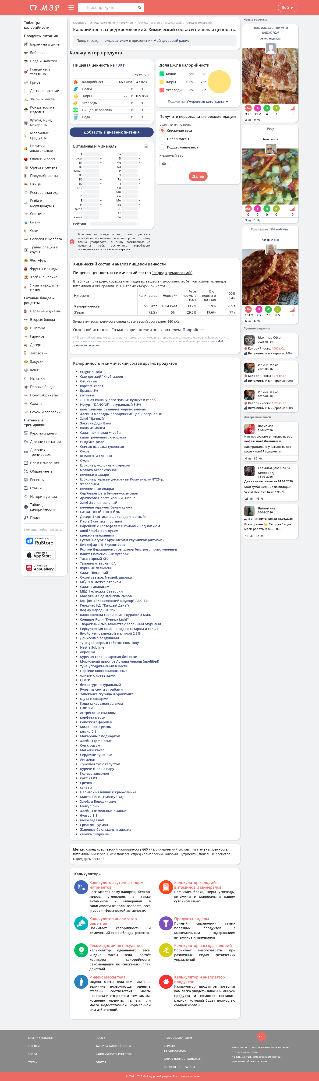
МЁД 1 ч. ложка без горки (101, 591)
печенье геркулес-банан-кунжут (107, 507)
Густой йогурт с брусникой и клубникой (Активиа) (121, 540)
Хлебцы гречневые (96, 740)
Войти (288, 7)
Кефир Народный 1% (97, 610)
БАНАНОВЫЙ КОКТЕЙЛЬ (100, 512)
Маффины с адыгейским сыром (106, 596)
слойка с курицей (94, 834)
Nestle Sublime (92, 647)
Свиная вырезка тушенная (102, 446)
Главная (78, 22)
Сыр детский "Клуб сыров (101, 376)
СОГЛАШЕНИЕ (173, 1067)
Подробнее (193, 329)
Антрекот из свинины (98, 712)
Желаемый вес (171, 155)
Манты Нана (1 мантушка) (101, 797)
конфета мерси (92, 717)
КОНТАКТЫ (194, 1058)
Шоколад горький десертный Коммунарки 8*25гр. (122, 479)
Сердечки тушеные (96, 754)
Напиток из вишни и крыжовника (108, 792)
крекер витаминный (97, 535)
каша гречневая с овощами (103, 437)
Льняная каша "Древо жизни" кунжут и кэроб (118, 400)
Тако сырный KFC (94, 558)
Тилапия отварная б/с (98, 563)
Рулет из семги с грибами (101, 689)
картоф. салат (91, 386)
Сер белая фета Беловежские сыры (109, 493)
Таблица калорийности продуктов (110, 22)
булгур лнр (89, 806)
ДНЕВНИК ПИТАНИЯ (40, 1037)
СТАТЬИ (33, 1062)
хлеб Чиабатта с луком (99, 530)
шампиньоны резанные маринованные (113, 409)
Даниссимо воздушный (99, 638)
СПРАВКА (169, 1046)
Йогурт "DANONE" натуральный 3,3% (110, 404)
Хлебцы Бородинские (98, 801)
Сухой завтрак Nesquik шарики (106, 577)
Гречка (86, 783)
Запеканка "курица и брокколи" (107, 694)
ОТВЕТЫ (101, 1062)
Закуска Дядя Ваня (95, 423)
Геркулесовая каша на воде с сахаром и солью (119, 628)
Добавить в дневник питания (112, 132)
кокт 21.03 (88, 778)
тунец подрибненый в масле (104, 666)
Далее (198, 176)
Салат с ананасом (94, 586)
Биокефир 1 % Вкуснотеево (102, 544)
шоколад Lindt (92, 820)
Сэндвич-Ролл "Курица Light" (104, 619)
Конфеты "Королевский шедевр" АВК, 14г (114, 600)
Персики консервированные (103, 670)
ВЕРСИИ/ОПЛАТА (175, 1050)
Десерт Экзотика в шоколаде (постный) (112, 516)
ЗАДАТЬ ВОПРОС (174, 1058)
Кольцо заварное (94, 773)
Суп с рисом (90, 745)
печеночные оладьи (97, 488)
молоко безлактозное (98, 470)
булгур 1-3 (88, 815)
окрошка (87, 652)
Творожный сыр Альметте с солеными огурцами (120, 624)
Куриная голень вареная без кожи (108, 656)
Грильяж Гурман (94, 825)
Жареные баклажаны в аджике (105, 829)
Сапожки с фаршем (96, 722)
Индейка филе (92, 442)
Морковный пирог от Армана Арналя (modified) (119, 661)
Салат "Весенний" (94, 572)
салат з (86, 787)
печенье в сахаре (94, 474)
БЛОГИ (32, 1054)
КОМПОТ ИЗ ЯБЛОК (96, 456)
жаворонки (89, 484)
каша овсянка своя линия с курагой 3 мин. (115, 614)
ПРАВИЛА (189, 1067)
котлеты (87, 395)
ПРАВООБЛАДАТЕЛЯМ (178, 1037)
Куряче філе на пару (97, 769)
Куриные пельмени (96, 568)
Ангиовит (88, 759)
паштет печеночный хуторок (104, 554)
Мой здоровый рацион (172, 40)
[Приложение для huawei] (44, 567)
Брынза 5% (89, 390)
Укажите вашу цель (175, 125)
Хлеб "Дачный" (92, 418)
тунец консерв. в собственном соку (109, 642)
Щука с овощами (94, 698)
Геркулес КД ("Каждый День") (104, 605)
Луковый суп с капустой (100, 764)
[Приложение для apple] (44, 555)
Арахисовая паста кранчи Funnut (107, 498)
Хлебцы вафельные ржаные (103, 811)
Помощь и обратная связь (43, 529)
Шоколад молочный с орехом (105, 465)
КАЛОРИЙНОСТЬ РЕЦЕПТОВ (113, 1054)
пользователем (115, 40)
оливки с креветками (97, 675)
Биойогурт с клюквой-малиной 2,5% (110, 633)
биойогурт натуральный (100, 684)
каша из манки (92, 428)
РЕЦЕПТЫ (34, 1046)
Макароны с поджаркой (100, 736)
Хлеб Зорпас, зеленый (98, 502)
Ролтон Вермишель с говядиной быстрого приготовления (128, 549)
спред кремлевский (199, 22)
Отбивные (88, 381)
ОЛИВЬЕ (87, 708)
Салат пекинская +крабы (100, 432)
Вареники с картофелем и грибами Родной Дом (120, 526)
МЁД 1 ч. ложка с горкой (100, 582)
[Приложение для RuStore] (44, 541)
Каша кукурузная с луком (101, 703)
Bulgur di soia (91, 372)
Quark (85, 680)
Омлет (85, 451)
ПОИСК (100, 1037)
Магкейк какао (92, 750)
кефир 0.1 (88, 731)
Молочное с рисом (96, 726)
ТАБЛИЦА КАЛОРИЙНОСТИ (113, 1046)
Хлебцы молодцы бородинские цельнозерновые (121, 414)
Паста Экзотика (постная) (101, 521)
